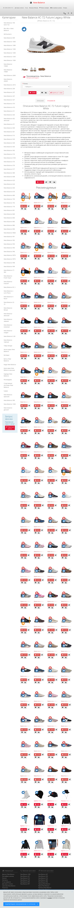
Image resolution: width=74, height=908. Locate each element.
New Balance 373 (9, 103)
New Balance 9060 (10, 233)
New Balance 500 (9, 128)
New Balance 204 (9, 88)
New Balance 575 (9, 162)
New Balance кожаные (8, 326)
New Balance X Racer (8, 297)
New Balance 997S (10, 259)
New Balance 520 (9, 139)
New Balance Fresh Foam (8, 277)
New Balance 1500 (10, 404)
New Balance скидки (8, 331)
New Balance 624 (9, 184)
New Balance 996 (9, 251)
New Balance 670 (9, 192)
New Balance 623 (9, 180)
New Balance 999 (9, 266)
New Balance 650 (9, 188)
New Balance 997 (25, 884)
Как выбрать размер (57, 7)
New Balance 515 (9, 135)
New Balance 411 (9, 111)
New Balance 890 (9, 229)
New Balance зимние (8, 320)
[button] (64, 13)
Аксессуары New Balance (9, 350)
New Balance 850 (9, 218)
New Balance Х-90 (9, 336)
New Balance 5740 (10, 158)
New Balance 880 (9, 225)
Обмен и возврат (45, 7)
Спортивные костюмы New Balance (8, 385)
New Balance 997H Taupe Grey (44, 452)
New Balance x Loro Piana (8, 292)
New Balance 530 (9, 143)
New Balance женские (8, 314)
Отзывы (65, 7)
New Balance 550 (9, 147)
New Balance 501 (9, 132)
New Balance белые (8, 309)
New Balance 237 (9, 92)
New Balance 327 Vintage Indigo (30, 701)
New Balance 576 (9, 165)
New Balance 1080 (10, 45)
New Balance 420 (9, 115)
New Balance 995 (9, 248)
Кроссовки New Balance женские (9, 369)
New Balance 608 (9, 177)
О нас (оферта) (6, 882)
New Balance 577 (9, 169)
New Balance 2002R (8, 80)
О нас (26, 7)
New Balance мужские (8, 395)
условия (49, 898)
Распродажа (8, 380)
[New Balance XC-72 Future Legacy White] (46, 44)
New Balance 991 (9, 236)
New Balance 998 (9, 263)
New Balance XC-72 (9, 303)
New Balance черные (8, 341)
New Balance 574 (9, 154)
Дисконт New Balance (8, 874)
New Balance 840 (9, 214)
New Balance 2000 (10, 75)
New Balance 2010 (10, 85)
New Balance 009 (9, 38)
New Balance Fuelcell (8, 282)
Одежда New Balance (8, 375)
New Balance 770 (9, 206)
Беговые (6, 355)
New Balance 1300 (10, 49)
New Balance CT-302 (9, 271)
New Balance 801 (9, 210)
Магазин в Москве (33, 7)
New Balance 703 (9, 199)
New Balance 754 (25, 880)
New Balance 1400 (10, 53)
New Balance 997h (10, 255)
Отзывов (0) (51, 101)
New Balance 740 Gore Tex (9, 24)
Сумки (6, 391)
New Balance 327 (9, 100)
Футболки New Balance (44, 888)
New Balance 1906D (8, 65)
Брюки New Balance (43, 886)
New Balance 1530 (10, 57)
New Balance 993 (9, 244)
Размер (26, 83)
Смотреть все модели (32, 78)
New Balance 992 (9, 240)
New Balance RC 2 (9, 287)
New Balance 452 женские (9, 119)
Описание (40, 101)
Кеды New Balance (10, 364)
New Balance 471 (9, 124)
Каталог (4, 878)
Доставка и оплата (19, 7)
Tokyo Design (8, 346)
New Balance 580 (9, 173)
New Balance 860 (9, 221)
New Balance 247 (9, 96)
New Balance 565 (9, 150)
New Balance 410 (9, 107)
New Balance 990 (9, 400)
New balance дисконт (8, 409)
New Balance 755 (9, 203)
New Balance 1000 (10, 42)
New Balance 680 (9, 195)
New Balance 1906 (10, 60)
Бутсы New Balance (7, 360)
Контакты (5, 880)
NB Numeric (8, 34)
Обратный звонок (11, 428)
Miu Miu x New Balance (8, 29)
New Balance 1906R (8, 71)
